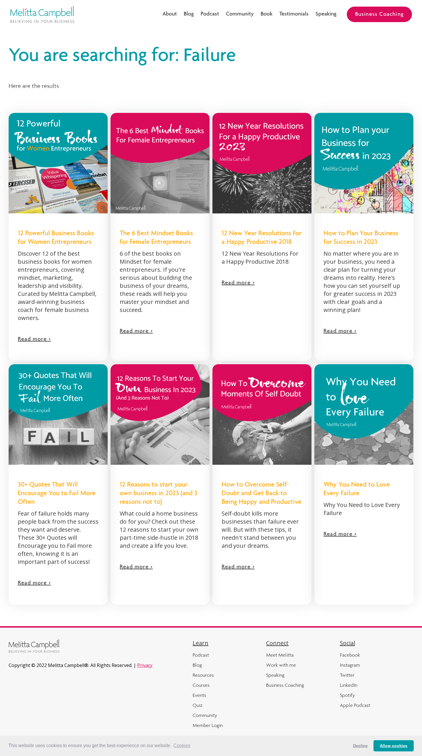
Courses (201, 685)
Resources (203, 675)
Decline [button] (360, 745)
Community (240, 14)
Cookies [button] (181, 745)
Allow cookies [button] (393, 745)
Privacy (144, 665)
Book (266, 14)
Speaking (325, 14)
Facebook (350, 655)
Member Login (208, 725)
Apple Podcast (355, 705)
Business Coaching (379, 15)
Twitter (347, 675)
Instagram (350, 665)
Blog (189, 14)
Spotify (347, 695)
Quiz (197, 705)
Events (199, 695)
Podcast (210, 14)
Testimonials (294, 14)
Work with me (281, 665)
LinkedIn (348, 685)
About (169, 14)
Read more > (34, 339)
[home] (42, 14)
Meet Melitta (280, 655)
